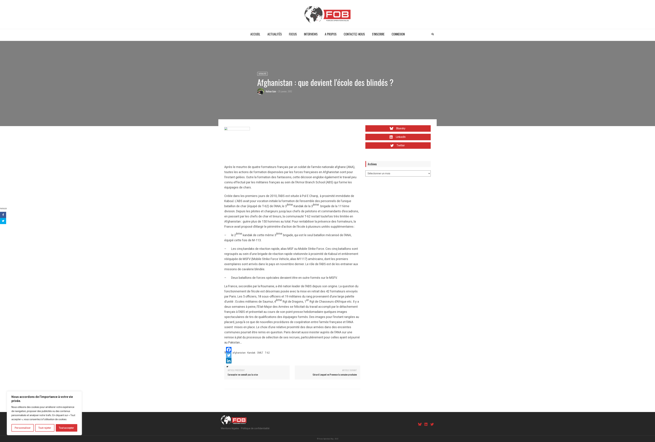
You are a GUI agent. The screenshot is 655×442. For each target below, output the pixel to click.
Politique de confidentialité (255, 428)
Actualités (274, 34)
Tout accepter (66, 427)
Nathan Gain (271, 91)
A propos (331, 34)
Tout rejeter (44, 427)
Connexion (398, 34)
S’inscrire (378, 34)
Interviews (311, 34)
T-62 (267, 352)
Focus (293, 34)
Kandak (251, 352)
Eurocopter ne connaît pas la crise (243, 374)
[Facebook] (228, 349)
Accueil (255, 34)
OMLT (260, 352)
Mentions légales (230, 428)
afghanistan (239, 352)
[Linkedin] (228, 360)
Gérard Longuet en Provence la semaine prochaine (335, 374)
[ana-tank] (237, 139)
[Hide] (227, 366)
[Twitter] (228, 355)
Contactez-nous (354, 34)
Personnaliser (23, 427)
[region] (44, 413)
